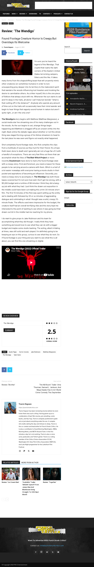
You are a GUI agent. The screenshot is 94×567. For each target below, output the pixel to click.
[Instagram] (21, 451)
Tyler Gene (17, 355)
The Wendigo (7, 355)
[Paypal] (25, 451)
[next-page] (7, 499)
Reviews (22, 14)
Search (67, 46)
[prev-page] (3, 499)
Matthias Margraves (49, 352)
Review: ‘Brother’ (8, 385)
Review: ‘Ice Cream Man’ (10, 482)
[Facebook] (4, 369)
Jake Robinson (35, 352)
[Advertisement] (63, 5)
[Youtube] (34, 451)
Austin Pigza (13, 352)
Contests (46, 14)
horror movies (24, 352)
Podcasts (57, 14)
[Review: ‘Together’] (52, 474)
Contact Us (68, 14)
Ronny (11, 23)
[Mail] (47, 552)
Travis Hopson (8, 47)
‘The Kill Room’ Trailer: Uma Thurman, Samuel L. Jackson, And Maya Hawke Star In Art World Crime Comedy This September (47, 389)
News (14, 14)
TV (40, 14)
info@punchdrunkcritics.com (52, 545)
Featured (6, 14)
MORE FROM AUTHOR (29, 463)
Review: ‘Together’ (49, 482)
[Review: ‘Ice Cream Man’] (11, 474)
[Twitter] (9, 369)
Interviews (33, 14)
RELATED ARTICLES (10, 463)
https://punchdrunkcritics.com (28, 407)
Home (4, 20)
